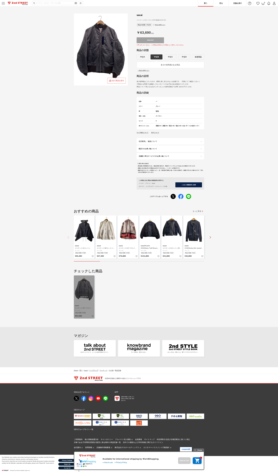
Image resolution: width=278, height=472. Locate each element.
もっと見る (197, 211)
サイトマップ (149, 439)
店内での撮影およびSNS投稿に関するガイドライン (143, 442)
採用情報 (89, 447)
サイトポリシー (107, 439)
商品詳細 (118, 370)
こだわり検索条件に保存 (189, 185)
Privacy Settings (67, 460)
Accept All (67, 468)
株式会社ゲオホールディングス (127, 447)
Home (76, 370)
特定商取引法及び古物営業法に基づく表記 (173, 439)
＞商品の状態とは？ (143, 70)
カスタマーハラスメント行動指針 (156, 447)
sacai (86, 370)
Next (209, 237)
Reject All (67, 464)
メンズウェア (93, 370)
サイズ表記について (142, 132)
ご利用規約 (78, 439)
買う (205, 3)
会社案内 (77, 447)
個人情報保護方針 (92, 439)
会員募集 (138, 439)
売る (221, 3)
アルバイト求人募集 (123, 439)
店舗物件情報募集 (103, 447)
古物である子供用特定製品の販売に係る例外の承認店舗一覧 (97, 442)
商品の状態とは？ (160, 25)
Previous (68, 237)
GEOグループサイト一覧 (83, 429)
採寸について (155, 132)
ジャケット (103, 370)
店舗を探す (237, 3)
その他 (111, 370)
